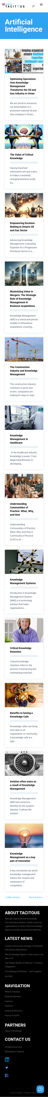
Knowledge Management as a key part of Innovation (22, 857)
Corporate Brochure (13, 1010)
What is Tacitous (12, 991)
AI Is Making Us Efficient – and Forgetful (23, 971)
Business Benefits (13, 996)
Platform (9, 1006)
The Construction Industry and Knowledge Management (24, 371)
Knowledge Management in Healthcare (19, 439)
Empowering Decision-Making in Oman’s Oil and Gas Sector (22, 227)
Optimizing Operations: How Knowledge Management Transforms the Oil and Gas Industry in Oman (23, 86)
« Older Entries (12, 897)
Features (9, 1001)
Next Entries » (36, 897)
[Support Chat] (40, 1089)
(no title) (8, 976)
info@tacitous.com (13, 1047)
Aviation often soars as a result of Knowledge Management (23, 785)
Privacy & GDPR (12, 1015)
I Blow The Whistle (13, 1031)
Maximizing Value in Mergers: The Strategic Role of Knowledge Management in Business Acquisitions (23, 299)
